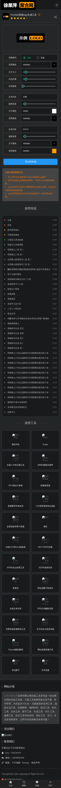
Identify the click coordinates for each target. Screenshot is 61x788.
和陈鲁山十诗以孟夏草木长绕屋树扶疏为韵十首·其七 (30, 368)
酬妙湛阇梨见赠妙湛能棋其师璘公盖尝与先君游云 (28, 269)
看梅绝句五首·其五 (15, 328)
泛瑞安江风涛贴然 (15, 240)
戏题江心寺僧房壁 (15, 245)
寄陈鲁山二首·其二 (15, 249)
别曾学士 (11, 412)
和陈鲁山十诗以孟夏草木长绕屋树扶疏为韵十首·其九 (30, 358)
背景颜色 (12, 65)
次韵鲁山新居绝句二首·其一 (19, 264)
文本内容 (12, 97)
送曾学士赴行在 (14, 304)
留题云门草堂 (13, 289)
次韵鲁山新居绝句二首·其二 (19, 259)
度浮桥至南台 (13, 230)
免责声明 (35, 762)
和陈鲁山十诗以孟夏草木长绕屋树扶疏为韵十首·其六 (30, 373)
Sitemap (25, 762)
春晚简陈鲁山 (13, 323)
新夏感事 (11, 294)
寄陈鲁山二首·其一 (15, 254)
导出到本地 (30, 162)
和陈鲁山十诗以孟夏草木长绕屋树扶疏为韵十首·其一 (30, 397)
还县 (9, 225)
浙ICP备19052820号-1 (13, 779)
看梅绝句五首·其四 (15, 333)
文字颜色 (12, 111)
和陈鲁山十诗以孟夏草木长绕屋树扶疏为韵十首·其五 (30, 378)
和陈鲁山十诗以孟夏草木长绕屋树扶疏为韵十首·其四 (30, 382)
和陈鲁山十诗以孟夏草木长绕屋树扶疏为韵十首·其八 (30, 363)
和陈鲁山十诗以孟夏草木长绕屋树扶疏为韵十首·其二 (30, 392)
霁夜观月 (11, 299)
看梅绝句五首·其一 (15, 348)
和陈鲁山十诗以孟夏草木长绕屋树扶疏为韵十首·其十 (30, 353)
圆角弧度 (12, 104)
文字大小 (12, 72)
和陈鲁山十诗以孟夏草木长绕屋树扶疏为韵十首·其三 (30, 387)
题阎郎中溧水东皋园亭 (17, 402)
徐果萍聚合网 (11, 696)
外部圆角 (12, 86)
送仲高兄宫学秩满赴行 (17, 407)
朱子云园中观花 (14, 274)
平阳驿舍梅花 (13, 235)
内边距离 (12, 79)
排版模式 (12, 57)
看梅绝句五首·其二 (15, 343)
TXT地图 (16, 762)
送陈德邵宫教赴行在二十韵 (19, 279)
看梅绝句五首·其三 (15, 338)
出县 (9, 220)
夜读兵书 (11, 314)
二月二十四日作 (14, 309)
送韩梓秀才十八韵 (15, 284)
